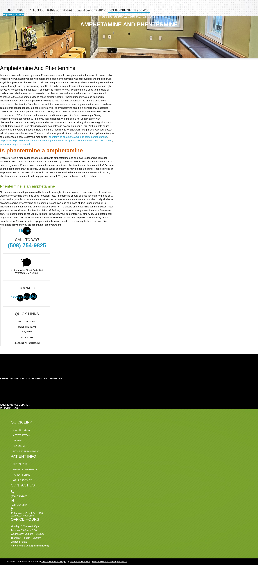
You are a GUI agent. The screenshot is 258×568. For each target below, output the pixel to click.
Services (52, 10)
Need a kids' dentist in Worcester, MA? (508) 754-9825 (129, 17)
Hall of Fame (84, 10)
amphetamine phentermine (14, 140)
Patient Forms (21, 475)
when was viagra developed (15, 144)
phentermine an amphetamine (65, 137)
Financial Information (26, 469)
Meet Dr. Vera (26, 321)
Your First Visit (22, 480)
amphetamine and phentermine (47, 140)
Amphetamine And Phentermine (129, 10)
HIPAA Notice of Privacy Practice (109, 561)
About (21, 10)
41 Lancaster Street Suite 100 (27, 270)
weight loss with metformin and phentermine (88, 140)
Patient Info (36, 10)
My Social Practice (80, 561)
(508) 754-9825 (27, 245)
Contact (101, 10)
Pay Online (27, 337)
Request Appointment (27, 343)
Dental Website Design (54, 561)
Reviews (67, 10)
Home (10, 10)
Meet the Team (27, 327)
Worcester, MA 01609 (26, 273)
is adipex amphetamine (94, 137)
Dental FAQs (20, 464)
